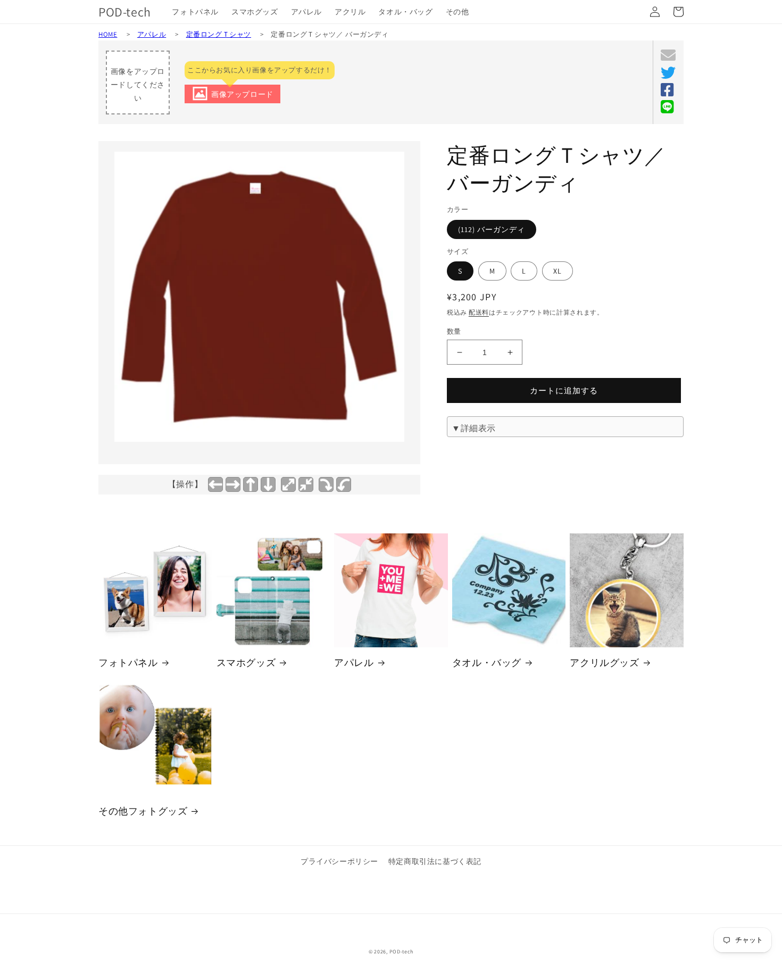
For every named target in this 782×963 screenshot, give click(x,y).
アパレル (151, 34)
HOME (107, 34)
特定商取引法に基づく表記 (434, 861)
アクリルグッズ (604, 662)
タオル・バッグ (486, 662)
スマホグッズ (246, 662)
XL (557, 271)
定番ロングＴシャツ (218, 34)
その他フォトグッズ (142, 811)
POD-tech (401, 951)
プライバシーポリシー (339, 861)
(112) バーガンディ (491, 229)
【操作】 (185, 484)
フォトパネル (128, 662)
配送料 (479, 312)
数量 (454, 331)
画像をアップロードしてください (138, 85)
